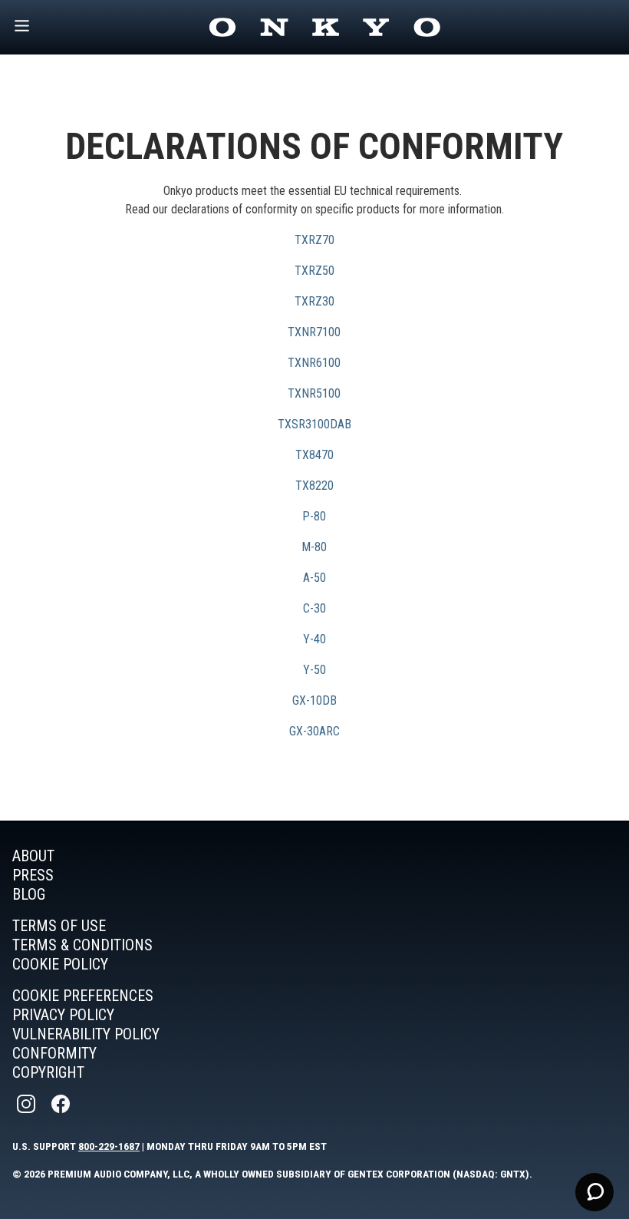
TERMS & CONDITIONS (82, 945)
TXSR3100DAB (314, 424)
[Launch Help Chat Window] (594, 1192)
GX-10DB (314, 700)
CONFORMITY (54, 1053)
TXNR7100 (314, 332)
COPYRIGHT (48, 1072)
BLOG (28, 894)
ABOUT (33, 856)
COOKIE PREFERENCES (82, 995)
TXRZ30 (314, 301)
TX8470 (314, 455)
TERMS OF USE (59, 926)
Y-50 (314, 669)
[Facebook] (62, 1104)
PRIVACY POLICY (63, 1015)
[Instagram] (27, 1104)
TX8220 (314, 485)
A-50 (314, 577)
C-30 (314, 608)
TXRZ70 (314, 240)
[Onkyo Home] (324, 27)
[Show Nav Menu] (21, 27)
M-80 (314, 547)
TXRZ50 (314, 270)
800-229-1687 (109, 1146)
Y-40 (314, 639)
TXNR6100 (314, 362)
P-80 (314, 516)
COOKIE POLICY (60, 964)
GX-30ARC (314, 731)
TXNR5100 (314, 393)
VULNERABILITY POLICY (86, 1034)
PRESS (33, 875)
